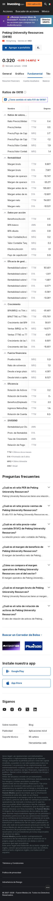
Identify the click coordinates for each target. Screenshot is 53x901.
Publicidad (7, 731)
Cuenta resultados (31, 81)
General (7, 73)
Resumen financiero (11, 81)
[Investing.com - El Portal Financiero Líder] (15, 4)
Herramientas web (38, 743)
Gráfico (19, 73)
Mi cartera (34, 737)
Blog (31, 725)
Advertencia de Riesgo (12, 882)
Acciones (8, 11)
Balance (46, 81)
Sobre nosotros (10, 725)
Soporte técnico (10, 737)
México (45, 11)
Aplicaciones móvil (38, 731)
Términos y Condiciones (13, 863)
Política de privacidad (11, 872)
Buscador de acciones (27, 11)
